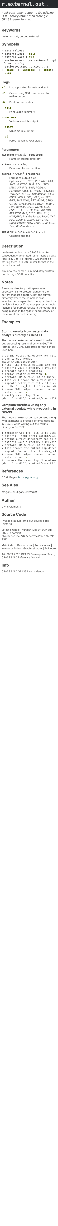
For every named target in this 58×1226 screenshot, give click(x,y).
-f (3, 87)
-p (3, 102)
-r (3, 93)
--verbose (26, 69)
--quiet (46, 69)
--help (30, 53)
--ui (8, 73)
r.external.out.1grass (26, 4)
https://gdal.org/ (28, 477)
